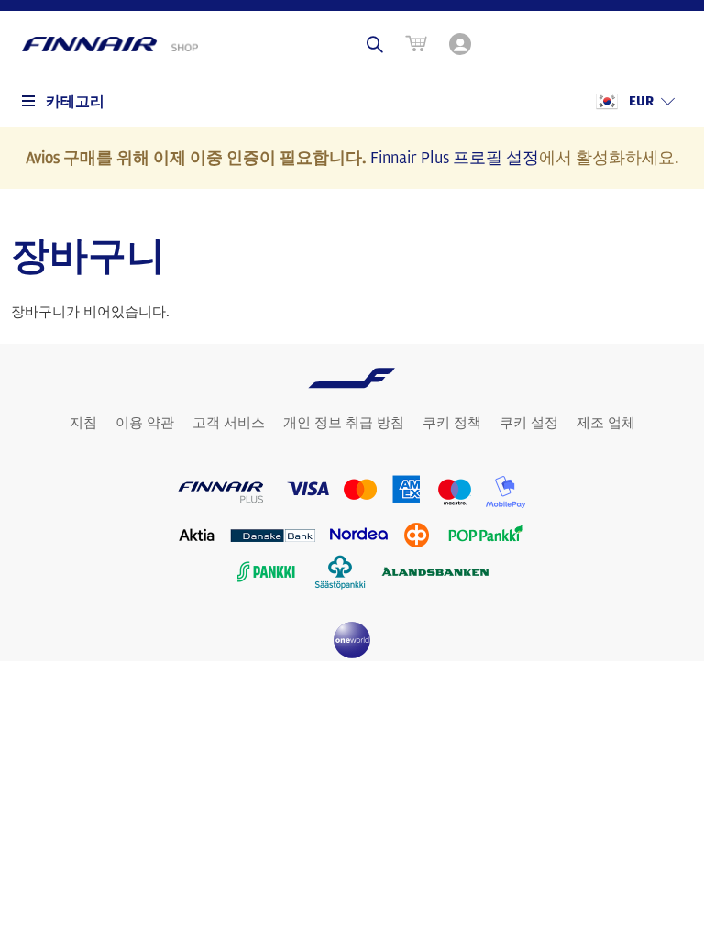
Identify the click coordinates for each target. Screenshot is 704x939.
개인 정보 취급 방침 (343, 422)
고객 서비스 (228, 422)
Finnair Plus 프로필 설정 (454, 157)
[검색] (374, 44)
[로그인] (462, 44)
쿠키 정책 (452, 422)
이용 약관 (145, 422)
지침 (83, 422)
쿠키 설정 (529, 422)
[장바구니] (416, 44)
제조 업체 (606, 422)
